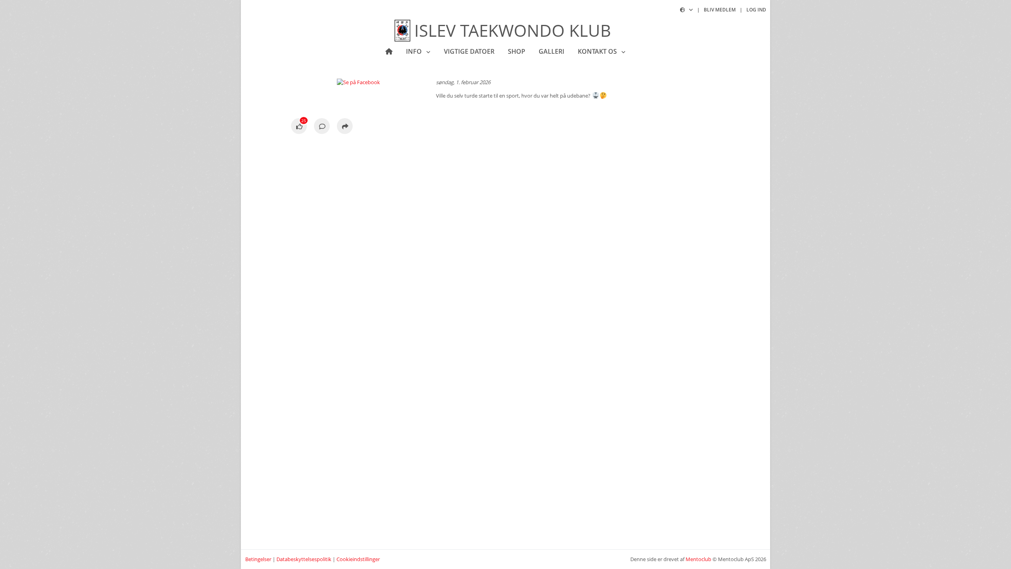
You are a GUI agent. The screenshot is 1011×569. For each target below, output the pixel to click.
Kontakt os (598, 51)
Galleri (551, 51)
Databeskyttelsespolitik (303, 559)
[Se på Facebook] (299, 126)
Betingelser (258, 559)
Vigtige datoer (469, 51)
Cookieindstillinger (358, 559)
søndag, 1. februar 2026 (463, 82)
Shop (516, 51)
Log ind (756, 9)
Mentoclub (698, 559)
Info (414, 51)
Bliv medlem (720, 9)
